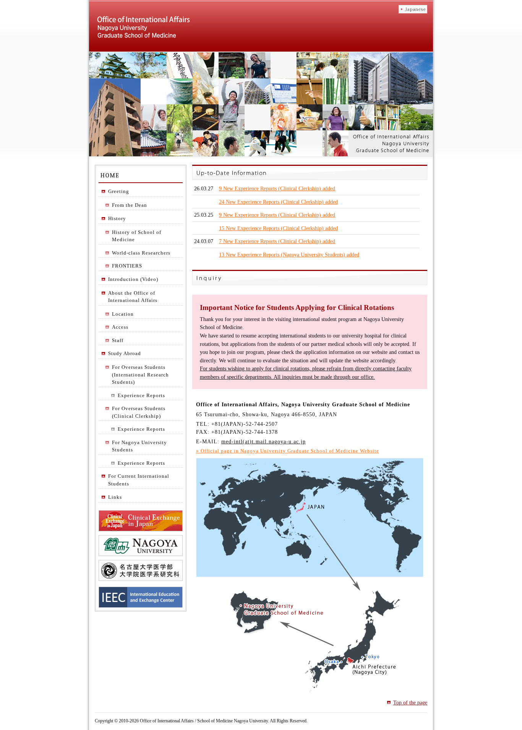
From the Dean (129, 205)
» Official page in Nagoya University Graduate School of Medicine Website (287, 451)
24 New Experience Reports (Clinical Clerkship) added (278, 202)
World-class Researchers (141, 253)
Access (120, 327)
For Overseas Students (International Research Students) (140, 374)
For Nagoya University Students (139, 446)
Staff (117, 340)
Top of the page (410, 702)
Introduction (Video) (133, 279)
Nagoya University (141, 545)
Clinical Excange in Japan (141, 520)
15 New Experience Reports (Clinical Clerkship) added (278, 228)
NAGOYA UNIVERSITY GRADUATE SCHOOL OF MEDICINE (141, 570)
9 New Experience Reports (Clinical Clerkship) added (277, 188)
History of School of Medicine (136, 236)
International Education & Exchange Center (141, 597)
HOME (147, 174)
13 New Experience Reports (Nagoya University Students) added (289, 254)
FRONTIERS (127, 266)
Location (123, 314)
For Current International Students (138, 480)
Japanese (413, 9)
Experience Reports (141, 395)
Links (115, 497)
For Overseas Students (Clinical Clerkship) (138, 412)
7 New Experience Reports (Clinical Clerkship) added (277, 241)
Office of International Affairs (143, 27)
